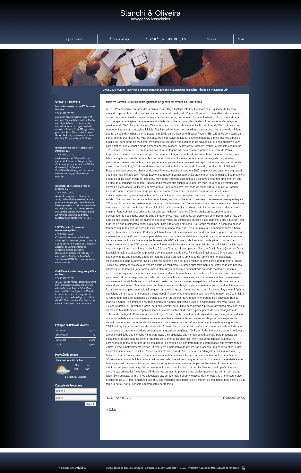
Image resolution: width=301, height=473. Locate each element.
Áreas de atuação (120, 39)
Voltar (112, 409)
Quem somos (74, 39)
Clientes (211, 39)
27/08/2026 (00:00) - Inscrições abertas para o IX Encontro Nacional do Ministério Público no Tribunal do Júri (139, 89)
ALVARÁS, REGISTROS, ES (165, 39)
